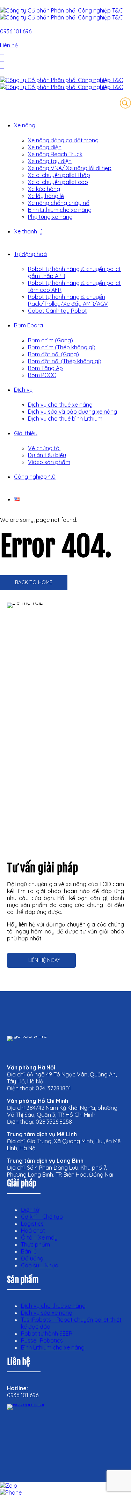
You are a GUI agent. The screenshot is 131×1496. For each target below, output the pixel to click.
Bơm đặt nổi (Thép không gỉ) (64, 361)
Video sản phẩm (49, 462)
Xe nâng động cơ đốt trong (63, 140)
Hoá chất (33, 1230)
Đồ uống (32, 1258)
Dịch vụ (23, 389)
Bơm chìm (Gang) (50, 340)
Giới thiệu (25, 433)
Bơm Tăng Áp (45, 368)
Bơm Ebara (28, 325)
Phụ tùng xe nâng (50, 216)
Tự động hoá (30, 253)
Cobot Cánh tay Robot (57, 310)
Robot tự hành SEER (46, 1333)
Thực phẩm (35, 1244)
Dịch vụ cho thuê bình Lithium (65, 418)
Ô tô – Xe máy (39, 1237)
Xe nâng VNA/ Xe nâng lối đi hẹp (69, 168)
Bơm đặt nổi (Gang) (53, 354)
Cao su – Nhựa (39, 1265)
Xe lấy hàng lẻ (46, 195)
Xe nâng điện (44, 147)
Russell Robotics (42, 1340)
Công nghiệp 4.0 (35, 476)
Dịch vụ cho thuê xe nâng (60, 404)
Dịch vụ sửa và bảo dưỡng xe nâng (72, 411)
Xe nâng (24, 125)
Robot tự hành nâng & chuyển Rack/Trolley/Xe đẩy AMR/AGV (68, 300)
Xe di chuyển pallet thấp (59, 175)
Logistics (32, 1223)
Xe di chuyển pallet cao (58, 181)
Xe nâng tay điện (50, 161)
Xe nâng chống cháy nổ (58, 202)
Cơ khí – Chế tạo (42, 1216)
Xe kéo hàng (44, 188)
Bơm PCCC (42, 375)
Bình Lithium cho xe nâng (60, 209)
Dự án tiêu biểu (47, 455)
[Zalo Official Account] (35, 1432)
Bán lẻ (29, 1251)
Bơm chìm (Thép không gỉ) (61, 347)
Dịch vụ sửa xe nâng (46, 1312)
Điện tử (30, 1209)
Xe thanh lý (28, 231)
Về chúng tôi (44, 448)
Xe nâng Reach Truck (55, 154)
